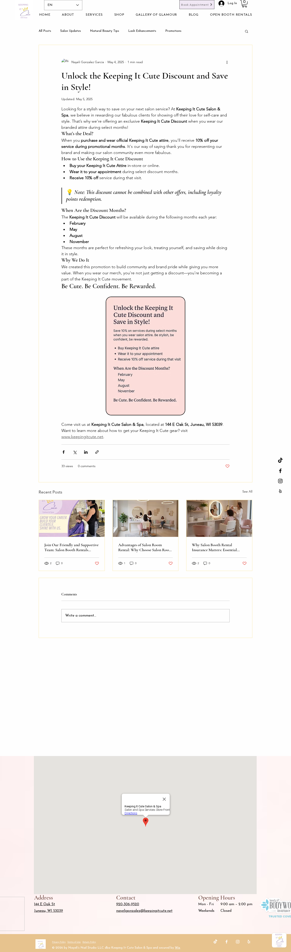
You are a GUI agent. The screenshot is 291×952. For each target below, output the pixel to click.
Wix (177, 948)
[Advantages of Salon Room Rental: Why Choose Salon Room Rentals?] (145, 518)
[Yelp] (248, 941)
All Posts (45, 31)
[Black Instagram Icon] (280, 481)
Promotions (173, 31)
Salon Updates (70, 31)
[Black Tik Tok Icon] (280, 461)
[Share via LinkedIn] (86, 452)
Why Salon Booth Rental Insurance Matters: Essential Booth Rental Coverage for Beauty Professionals (214, 547)
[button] (244, 3)
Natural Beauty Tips (104, 31)
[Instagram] (237, 941)
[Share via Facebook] (63, 452)
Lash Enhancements (142, 31)
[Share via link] (97, 452)
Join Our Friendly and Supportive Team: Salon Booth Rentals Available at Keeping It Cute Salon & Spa (71, 547)
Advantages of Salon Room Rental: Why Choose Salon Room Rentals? (145, 547)
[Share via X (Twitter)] (75, 452)
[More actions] (227, 62)
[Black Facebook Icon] (280, 471)
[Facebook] (226, 941)
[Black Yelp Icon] (280, 491)
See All (247, 491)
